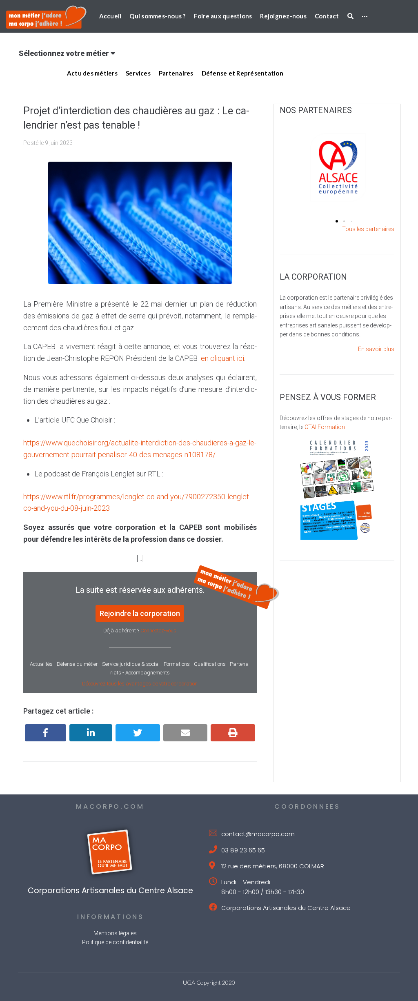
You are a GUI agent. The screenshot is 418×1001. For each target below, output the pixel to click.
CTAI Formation (325, 427)
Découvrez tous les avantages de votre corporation (140, 684)
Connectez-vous (158, 630)
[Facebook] (45, 732)
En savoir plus (376, 349)
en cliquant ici (222, 358)
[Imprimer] (233, 732)
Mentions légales (115, 933)
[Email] (185, 732)
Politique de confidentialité (115, 942)
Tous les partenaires (368, 229)
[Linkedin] (91, 732)
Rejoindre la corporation (140, 613)
